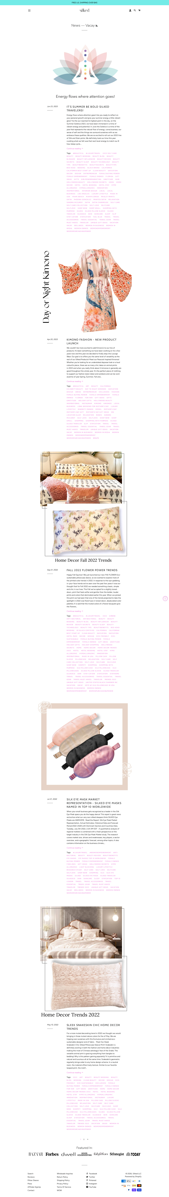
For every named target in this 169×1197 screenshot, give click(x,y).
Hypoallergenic (87, 188)
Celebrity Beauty (75, 389)
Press (30, 1184)
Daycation (113, 170)
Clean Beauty (99, 170)
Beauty (70, 156)
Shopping (79, 421)
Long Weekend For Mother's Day (93, 406)
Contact (31, 1190)
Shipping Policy (63, 1180)
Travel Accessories (84, 676)
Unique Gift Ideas (99, 222)
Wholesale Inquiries (65, 1174)
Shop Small (95, 208)
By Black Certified (85, 630)
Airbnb (112, 616)
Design (78, 173)
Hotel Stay (104, 185)
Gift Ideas (100, 398)
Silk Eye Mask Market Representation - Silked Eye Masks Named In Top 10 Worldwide (94, 803)
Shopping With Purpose (97, 421)
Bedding (81, 168)
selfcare (105, 205)
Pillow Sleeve (112, 1100)
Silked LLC (137, 1174)
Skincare (98, 214)
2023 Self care (110, 153)
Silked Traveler (74, 424)
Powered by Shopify (133, 1176)
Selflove (71, 208)
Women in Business (95, 225)
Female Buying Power (109, 173)
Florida (109, 176)
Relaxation (114, 199)
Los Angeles (84, 194)
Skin (90, 214)
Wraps (96, 438)
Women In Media (102, 432)
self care (115, 202)
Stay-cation (72, 217)
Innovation (102, 188)
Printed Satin (99, 199)
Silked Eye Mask (90, 876)
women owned (81, 228)
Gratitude (108, 179)
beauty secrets (82, 624)
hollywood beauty (76, 182)
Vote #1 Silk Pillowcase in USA (100, 685)
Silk (102, 873)
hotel (78, 185)
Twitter (92, 1177)
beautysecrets (97, 165)
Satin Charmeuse (100, 202)
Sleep (107, 214)
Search (30, 1174)
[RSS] (97, 25)
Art (87, 386)
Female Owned (96, 176)
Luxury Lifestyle (100, 194)
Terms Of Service (64, 1187)
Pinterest (92, 1180)
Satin (87, 202)
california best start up (79, 170)
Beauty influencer (86, 159)
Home (111, 182)
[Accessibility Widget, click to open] (165, 598)
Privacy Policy (62, 1184)
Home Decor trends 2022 (79, 1092)
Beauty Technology (100, 162)
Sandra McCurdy (75, 202)
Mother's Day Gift (75, 412)
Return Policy (62, 1177)
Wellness (79, 225)
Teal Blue (97, 217)
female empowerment (77, 176)
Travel (107, 217)
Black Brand (93, 168)
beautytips (111, 165)
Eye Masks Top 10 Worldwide (92, 858)
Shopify (82, 665)
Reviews (31, 1177)
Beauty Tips (86, 627)
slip (114, 214)
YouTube (92, 1187)
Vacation (114, 222)
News (75, 25)
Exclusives (104, 392)
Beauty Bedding (83, 156)
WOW (59, 1190)
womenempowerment (100, 228)
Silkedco (81, 214)
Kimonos (108, 403)
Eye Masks (71, 858)
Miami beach (78, 196)
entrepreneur (90, 173)
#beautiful (78, 153)
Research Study (74, 870)
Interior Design (89, 191)
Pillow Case (101, 656)
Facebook (93, 1174)
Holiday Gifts (85, 400)
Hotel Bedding (90, 185)
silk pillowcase (102, 668)
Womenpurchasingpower (79, 231)
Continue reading (74, 148)
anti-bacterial (74, 619)
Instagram (87, 403)
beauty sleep (83, 162)
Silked (80, 211)
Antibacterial (89, 619)
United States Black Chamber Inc (101, 682)
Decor (70, 173)
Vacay (69, 225)
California (107, 168)
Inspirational (73, 191)
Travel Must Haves (82, 679)
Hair (117, 179)
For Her (89, 398)
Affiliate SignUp (34, 1187)
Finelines (71, 864)
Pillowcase (80, 659)
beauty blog (99, 156)
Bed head (71, 168)
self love (94, 205)
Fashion (115, 392)
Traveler (84, 222)
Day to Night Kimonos (95, 389)
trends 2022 (110, 679)
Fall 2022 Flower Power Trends (92, 570)
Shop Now (82, 208)
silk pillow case (85, 668)
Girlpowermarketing (91, 179)
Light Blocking (86, 867)
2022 (105, 616)
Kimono (97, 403)
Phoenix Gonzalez (82, 199)
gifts (76, 179)
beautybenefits (80, 165)
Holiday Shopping (90, 645)
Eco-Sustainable (85, 1083)
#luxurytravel (93, 153)
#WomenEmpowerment (100, 852)
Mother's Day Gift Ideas (97, 412)
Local (102, 191)
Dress (78, 392)
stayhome (114, 674)
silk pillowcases (88, 1112)
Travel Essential (89, 220)
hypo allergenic (87, 1094)
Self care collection (77, 205)
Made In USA (87, 656)
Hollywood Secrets (97, 182)
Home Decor (90, 648)
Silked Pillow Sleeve (95, 211)
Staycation (85, 217)
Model (99, 409)
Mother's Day (110, 409)
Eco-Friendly (102, 636)
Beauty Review (104, 159)
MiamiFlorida (92, 196)
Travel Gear (105, 220)
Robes (99, 415)
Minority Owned (85, 409)
